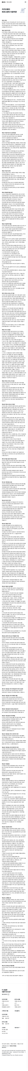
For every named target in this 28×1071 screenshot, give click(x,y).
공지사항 (3, 1031)
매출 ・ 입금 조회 (5, 1018)
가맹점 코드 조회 (5, 1016)
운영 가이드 (17, 1005)
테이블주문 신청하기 (6, 1007)
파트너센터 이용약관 (6, 1043)
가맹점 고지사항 (20, 1043)
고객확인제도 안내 (5, 1045)
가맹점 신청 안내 (5, 1001)
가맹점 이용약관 (13, 1043)
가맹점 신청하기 (5, 1005)
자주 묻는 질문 (5, 1029)
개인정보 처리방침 (13, 1045)
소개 (3, 1003)
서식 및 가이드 (5, 1033)
